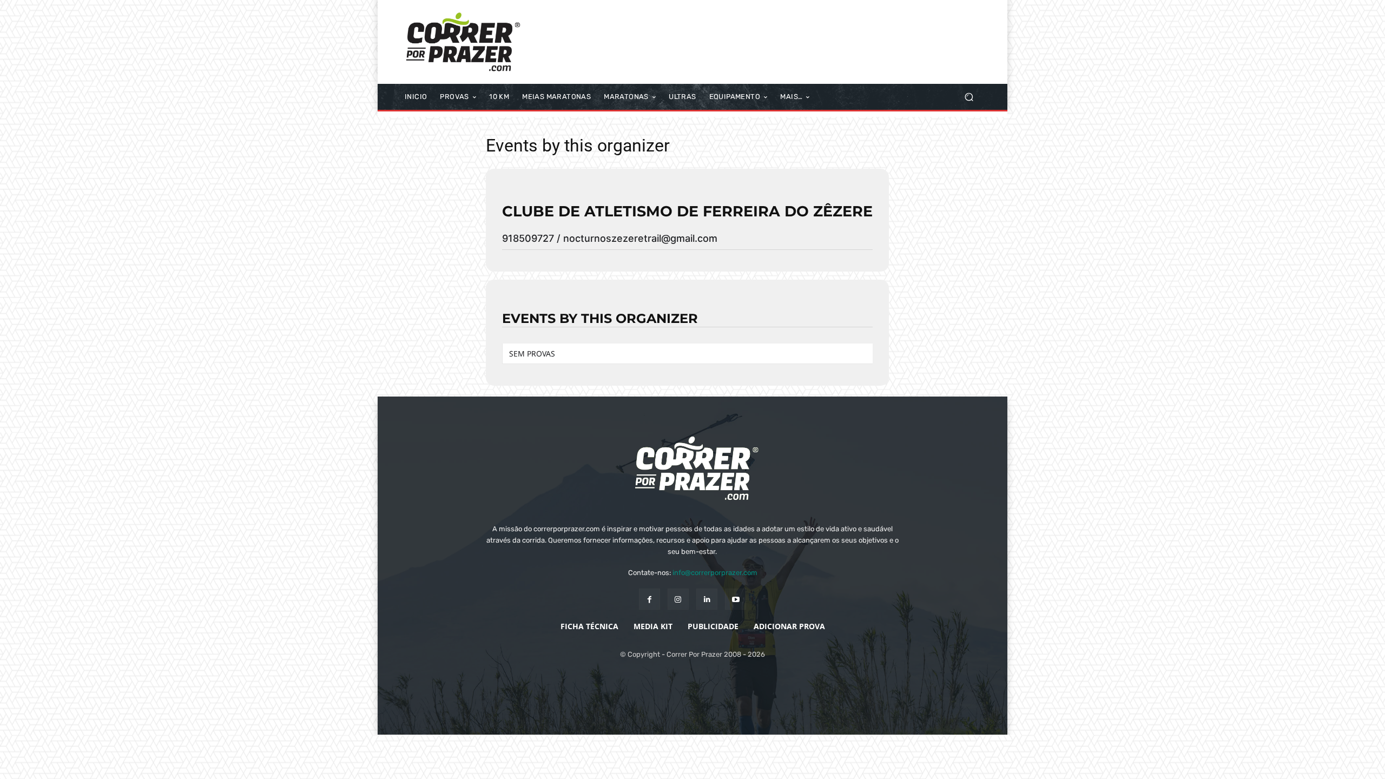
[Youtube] (735, 599)
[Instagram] (678, 599)
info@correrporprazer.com (714, 573)
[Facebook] (649, 599)
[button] (968, 97)
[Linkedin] (706, 599)
